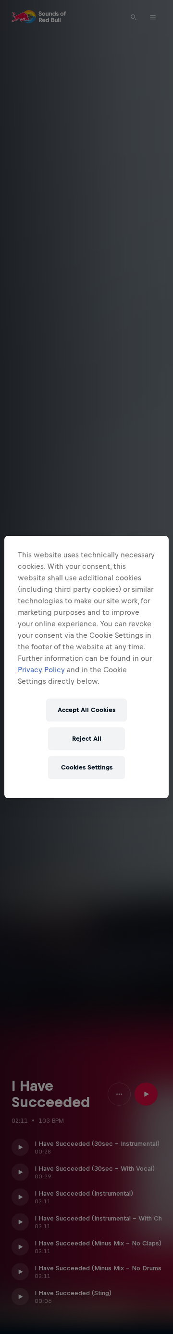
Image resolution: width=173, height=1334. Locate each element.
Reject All (86, 738)
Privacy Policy (41, 670)
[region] (86, 667)
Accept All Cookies (86, 709)
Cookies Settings (86, 767)
